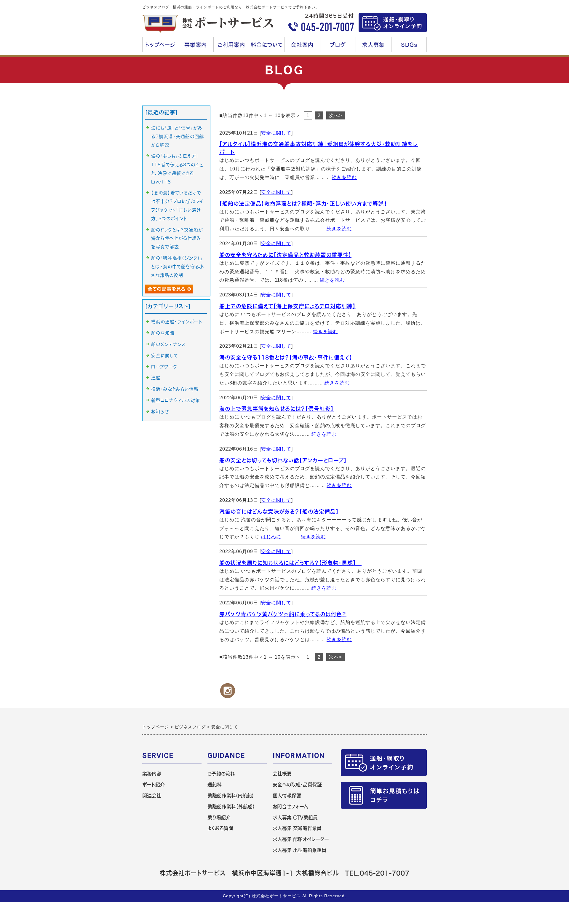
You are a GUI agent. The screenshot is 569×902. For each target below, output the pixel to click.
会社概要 (282, 773)
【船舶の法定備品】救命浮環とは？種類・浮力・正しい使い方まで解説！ (303, 203)
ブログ (338, 44)
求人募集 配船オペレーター (301, 839)
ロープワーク (164, 367)
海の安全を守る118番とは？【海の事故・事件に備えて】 (285, 357)
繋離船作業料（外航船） (231, 806)
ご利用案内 (230, 47)
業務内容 (151, 773)
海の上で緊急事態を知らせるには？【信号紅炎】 (276, 408)
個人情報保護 (287, 795)
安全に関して (276, 132)
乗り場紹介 (219, 817)
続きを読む (344, 177)
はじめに (271, 536)
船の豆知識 (163, 333)
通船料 (214, 784)
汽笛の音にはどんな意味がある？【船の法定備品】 (279, 511)
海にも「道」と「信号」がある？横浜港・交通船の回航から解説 (177, 136)
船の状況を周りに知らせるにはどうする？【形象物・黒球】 (290, 563)
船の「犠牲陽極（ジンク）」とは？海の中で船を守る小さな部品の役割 (177, 266)
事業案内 (194, 47)
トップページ (160, 44)
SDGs (409, 44)
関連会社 (151, 795)
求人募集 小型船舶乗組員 (299, 850)
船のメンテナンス (168, 344)
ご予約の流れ (221, 773)
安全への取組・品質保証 (297, 784)
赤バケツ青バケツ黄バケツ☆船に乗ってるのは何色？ (282, 614)
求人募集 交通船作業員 (297, 828)
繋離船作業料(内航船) (230, 795)
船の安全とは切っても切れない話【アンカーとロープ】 (283, 460)
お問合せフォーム (290, 806)
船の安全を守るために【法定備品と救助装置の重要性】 (285, 255)
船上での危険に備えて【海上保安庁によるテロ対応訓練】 (287, 306)
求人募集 (375, 47)
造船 (156, 378)
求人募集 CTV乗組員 (295, 817)
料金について (267, 47)
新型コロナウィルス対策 (175, 400)
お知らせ (160, 411)
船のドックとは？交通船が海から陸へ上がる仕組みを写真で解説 (177, 238)
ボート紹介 (153, 784)
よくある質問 (220, 828)
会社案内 (303, 47)
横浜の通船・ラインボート (177, 322)
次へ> (335, 115)
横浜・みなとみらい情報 (175, 389)
